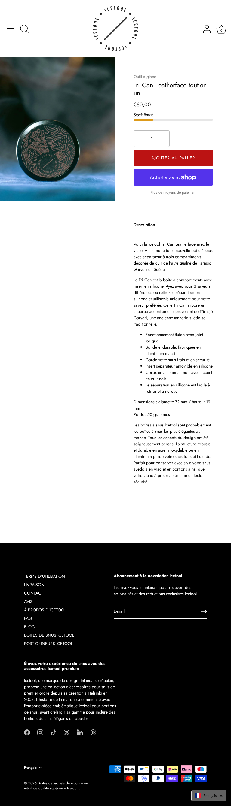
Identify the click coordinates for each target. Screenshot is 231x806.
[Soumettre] (204, 611)
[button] (209, 795)
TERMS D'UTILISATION (44, 576)
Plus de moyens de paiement (173, 192)
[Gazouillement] (67, 732)
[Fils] (93, 732)
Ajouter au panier (173, 158)
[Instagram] (40, 732)
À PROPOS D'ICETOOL (45, 610)
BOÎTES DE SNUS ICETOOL (49, 635)
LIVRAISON (34, 585)
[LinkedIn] (80, 732)
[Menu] (10, 28)
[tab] (147, 225)
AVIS (28, 601)
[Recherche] (24, 29)
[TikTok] (54, 732)
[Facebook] (27, 732)
